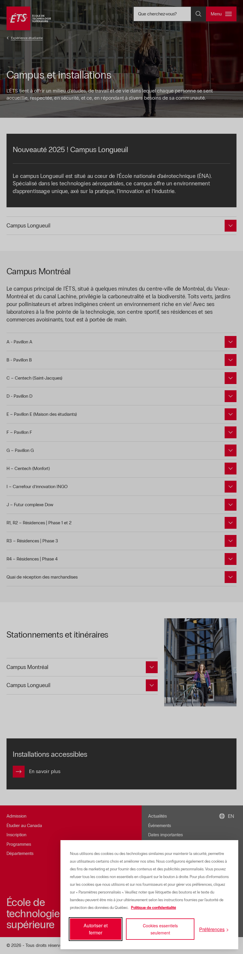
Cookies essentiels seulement (160, 929)
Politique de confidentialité (153, 907)
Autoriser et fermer (96, 929)
